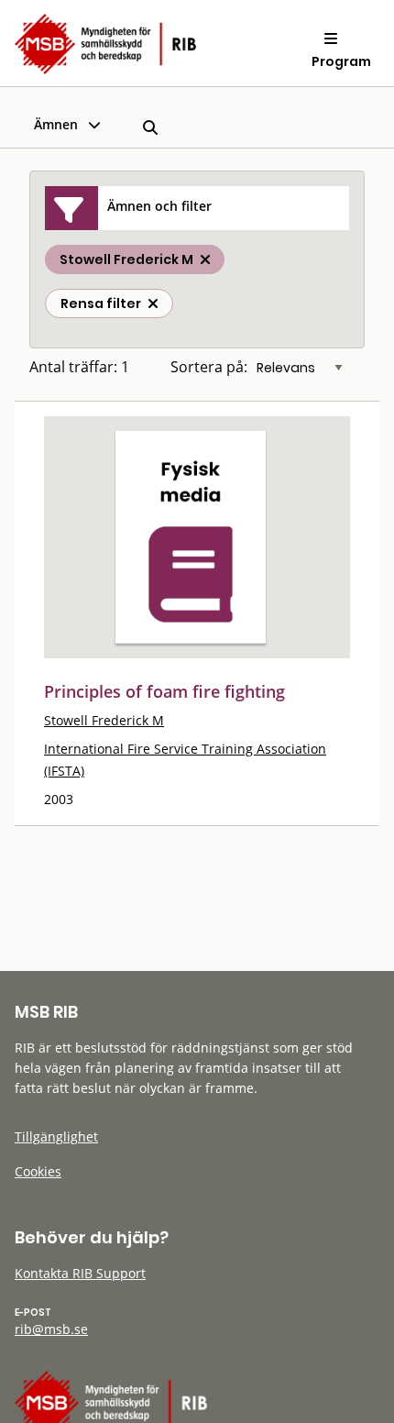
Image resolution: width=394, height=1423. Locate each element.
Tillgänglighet (56, 1136)
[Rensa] (153, 303)
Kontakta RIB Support (80, 1273)
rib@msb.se (51, 1329)
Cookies (38, 1171)
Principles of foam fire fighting (164, 691)
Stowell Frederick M (104, 720)
